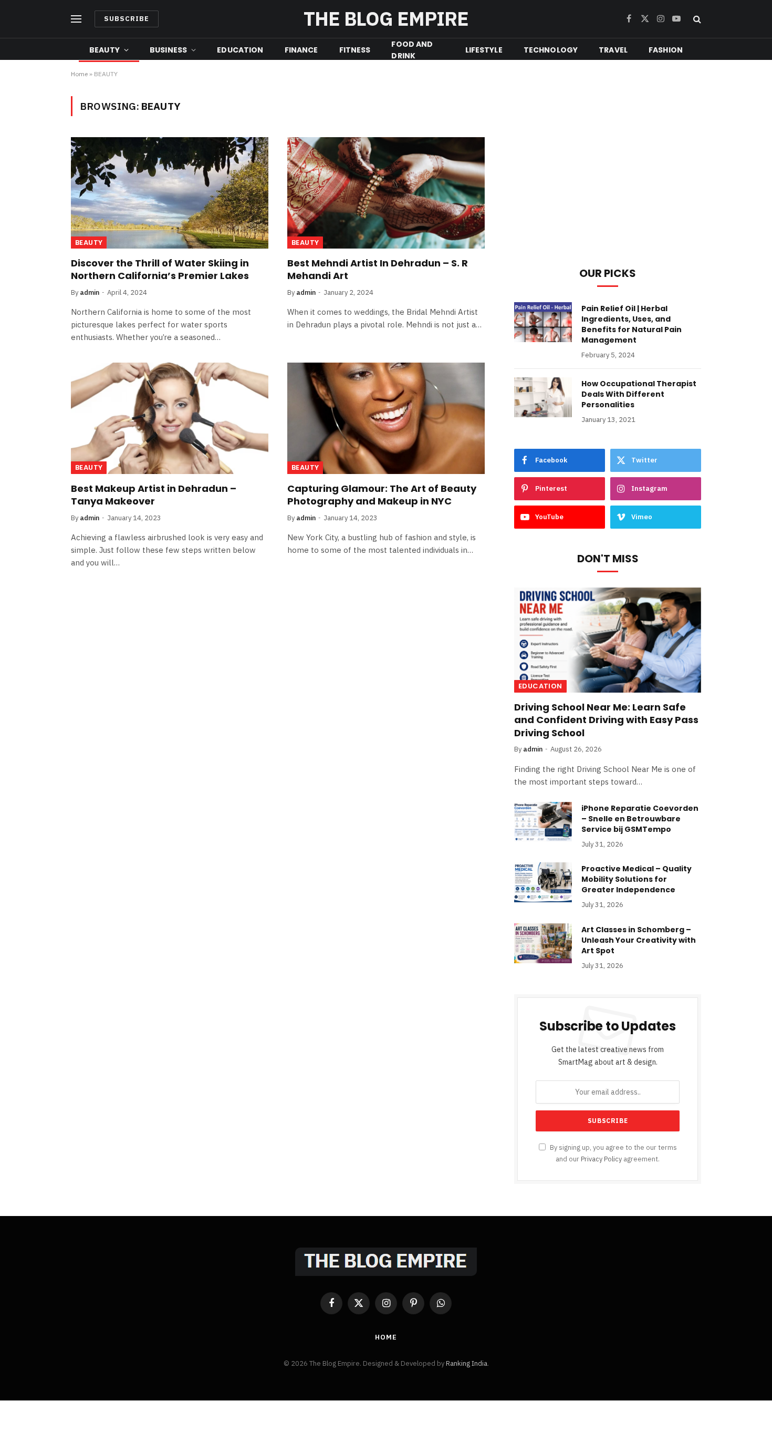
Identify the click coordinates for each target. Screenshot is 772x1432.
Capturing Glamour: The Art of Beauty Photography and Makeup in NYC (381, 495)
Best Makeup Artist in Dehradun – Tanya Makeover (153, 495)
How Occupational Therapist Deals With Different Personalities (638, 394)
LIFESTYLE (484, 50)
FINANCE (301, 50)
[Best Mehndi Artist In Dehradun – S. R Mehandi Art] (386, 193)
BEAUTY (104, 50)
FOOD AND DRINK (412, 50)
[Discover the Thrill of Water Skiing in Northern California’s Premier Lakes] (169, 193)
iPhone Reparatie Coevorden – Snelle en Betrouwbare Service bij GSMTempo (639, 819)
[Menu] (76, 19)
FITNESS (355, 50)
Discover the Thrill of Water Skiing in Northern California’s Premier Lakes (160, 269)
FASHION (666, 50)
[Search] (696, 19)
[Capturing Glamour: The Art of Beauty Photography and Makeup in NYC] (386, 418)
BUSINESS (168, 50)
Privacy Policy (601, 1159)
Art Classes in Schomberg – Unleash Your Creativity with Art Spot (638, 940)
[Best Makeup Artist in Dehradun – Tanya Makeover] (169, 418)
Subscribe (126, 18)
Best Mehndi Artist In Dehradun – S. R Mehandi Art (377, 269)
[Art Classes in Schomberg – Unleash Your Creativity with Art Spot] (543, 943)
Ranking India (466, 1363)
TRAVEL (613, 50)
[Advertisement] (607, 169)
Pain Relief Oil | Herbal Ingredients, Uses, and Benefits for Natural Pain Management (631, 324)
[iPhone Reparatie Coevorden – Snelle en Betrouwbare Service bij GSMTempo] (543, 822)
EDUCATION (240, 50)
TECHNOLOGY (551, 50)
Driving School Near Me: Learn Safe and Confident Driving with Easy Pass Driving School (606, 720)
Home (79, 74)
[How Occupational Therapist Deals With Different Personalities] (543, 397)
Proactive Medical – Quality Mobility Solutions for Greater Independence (636, 879)
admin (89, 292)
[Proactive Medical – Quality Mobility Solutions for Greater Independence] (543, 882)
